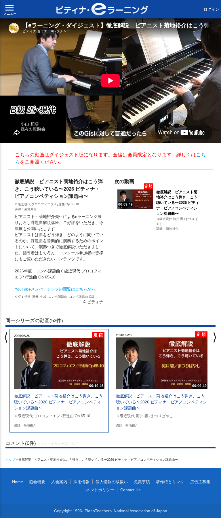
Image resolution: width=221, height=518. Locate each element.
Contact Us (130, 489)
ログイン (211, 9)
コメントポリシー (98, 489)
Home (17, 481)
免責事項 (142, 481)
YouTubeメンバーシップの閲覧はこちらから (55, 289)
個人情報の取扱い (112, 481)
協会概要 (37, 481)
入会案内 (59, 481)
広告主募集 (200, 481)
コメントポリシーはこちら (58, 444)
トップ (10, 459)
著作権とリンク (170, 481)
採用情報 (81, 481)
